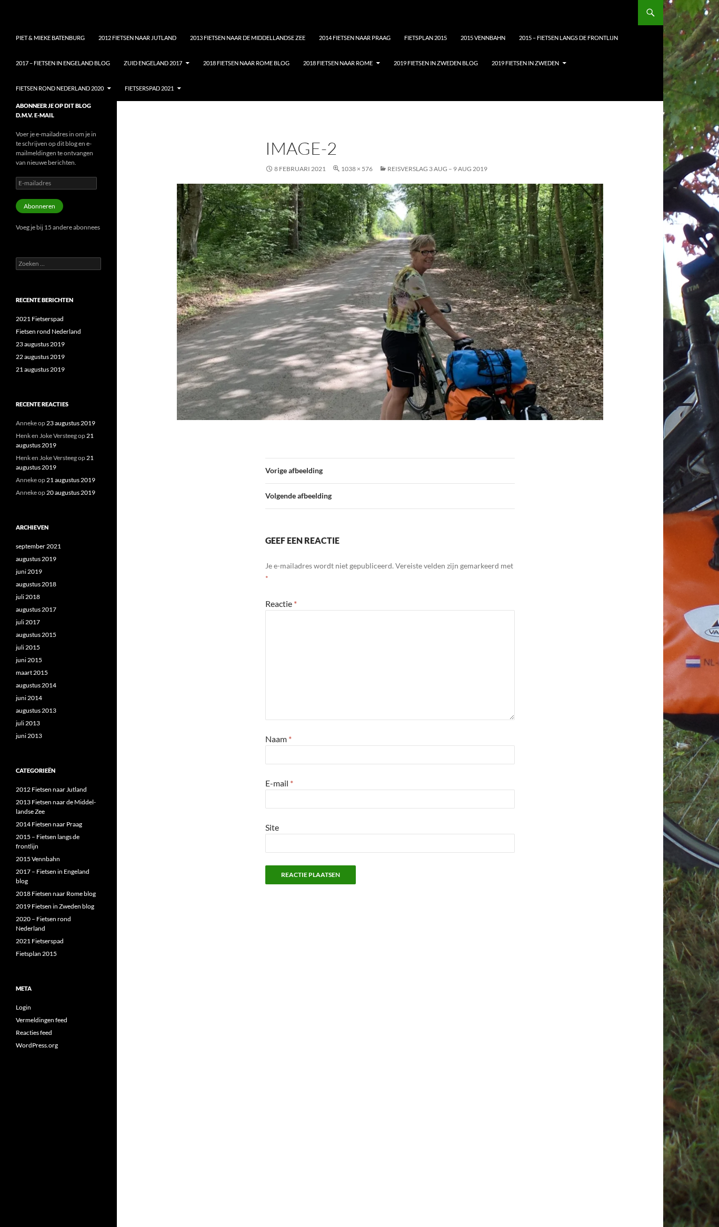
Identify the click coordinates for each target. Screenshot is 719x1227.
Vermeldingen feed (41, 1020)
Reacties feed (34, 1032)
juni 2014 (29, 698)
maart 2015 (32, 672)
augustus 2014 (36, 685)
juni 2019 (29, 571)
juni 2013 (29, 736)
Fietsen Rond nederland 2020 (60, 88)
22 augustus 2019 (40, 357)
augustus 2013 (36, 710)
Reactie (281, 603)
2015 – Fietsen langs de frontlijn (568, 37)
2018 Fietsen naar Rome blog (246, 62)
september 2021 (38, 546)
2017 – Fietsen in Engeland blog (63, 62)
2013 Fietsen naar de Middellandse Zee (247, 37)
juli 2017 (28, 622)
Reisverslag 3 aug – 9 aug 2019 (437, 169)
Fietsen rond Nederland (48, 331)
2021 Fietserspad (40, 319)
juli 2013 (28, 723)
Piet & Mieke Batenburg (50, 37)
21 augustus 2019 (40, 369)
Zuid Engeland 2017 (153, 62)
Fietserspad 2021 (149, 88)
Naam (278, 739)
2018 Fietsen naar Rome (338, 62)
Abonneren (39, 206)
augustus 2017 (36, 609)
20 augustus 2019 (70, 492)
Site (272, 827)
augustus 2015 (36, 635)
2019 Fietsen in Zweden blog (436, 62)
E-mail (279, 783)
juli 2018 (28, 597)
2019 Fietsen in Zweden (525, 62)
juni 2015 (29, 660)
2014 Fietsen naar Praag (355, 37)
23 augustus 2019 (40, 344)
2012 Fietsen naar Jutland (137, 37)
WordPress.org (37, 1045)
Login (23, 1007)
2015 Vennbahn (483, 37)
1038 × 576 (357, 169)
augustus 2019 (36, 559)
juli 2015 (28, 647)
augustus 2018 (36, 584)
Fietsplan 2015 (425, 37)
